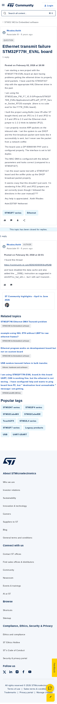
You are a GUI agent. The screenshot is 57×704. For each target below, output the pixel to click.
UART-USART (20, 434)
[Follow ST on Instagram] (17, 672)
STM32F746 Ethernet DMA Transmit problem (24, 321)
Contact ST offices (12, 554)
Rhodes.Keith (14, 30)
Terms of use (13, 689)
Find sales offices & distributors (18, 562)
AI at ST (7, 594)
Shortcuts (7, 610)
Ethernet (31, 213)
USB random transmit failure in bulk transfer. (24, 363)
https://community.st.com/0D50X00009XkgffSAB (28, 265)
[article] (28, 265)
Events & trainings (12, 586)
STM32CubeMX (11, 414)
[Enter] (4, 13)
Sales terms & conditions (36, 689)
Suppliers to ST (10, 522)
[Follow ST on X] (4, 673)
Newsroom (8, 578)
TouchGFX (8, 421)
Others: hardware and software (14, 367)
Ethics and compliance (14, 634)
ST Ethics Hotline (11, 642)
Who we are (9, 482)
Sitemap (7, 618)
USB (5, 434)
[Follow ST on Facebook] (23, 672)
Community (8, 570)
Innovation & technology (15, 506)
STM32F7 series (13, 213)
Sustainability (9, 498)
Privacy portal (26, 692)
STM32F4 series (33, 407)
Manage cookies (45, 692)
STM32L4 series (28, 421)
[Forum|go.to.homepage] (20, 5)
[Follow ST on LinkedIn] (10, 672)
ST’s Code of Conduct (14, 650)
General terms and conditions (17, 537)
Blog (5, 530)
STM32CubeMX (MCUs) (11, 393)
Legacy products (34, 427)
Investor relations (11, 490)
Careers (7, 514)
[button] (3, 6)
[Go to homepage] (9, 465)
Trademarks (10, 692)
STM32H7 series (11, 407)
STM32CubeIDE (32, 414)
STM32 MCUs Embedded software (21, 22)
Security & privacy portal (15, 658)
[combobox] (28, 13)
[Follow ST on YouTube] (30, 672)
